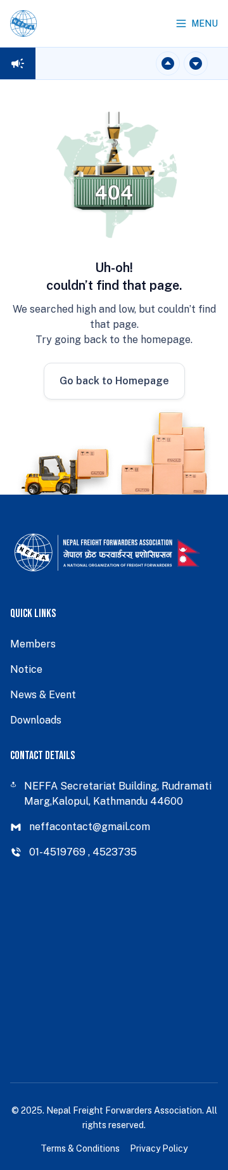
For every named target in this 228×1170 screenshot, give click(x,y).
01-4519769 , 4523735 (83, 852)
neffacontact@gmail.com (89, 827)
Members (33, 644)
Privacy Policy (158, 1148)
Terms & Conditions (80, 1148)
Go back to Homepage (114, 381)
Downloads (35, 720)
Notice (26, 669)
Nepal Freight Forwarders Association (124, 1110)
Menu (204, 23)
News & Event (43, 695)
